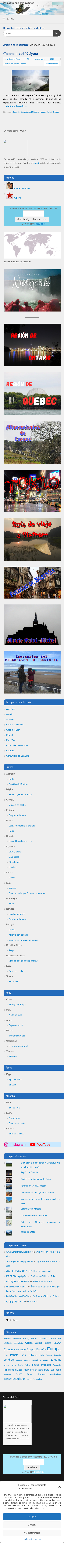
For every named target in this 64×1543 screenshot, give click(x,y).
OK (55, 33)
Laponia (57, 1355)
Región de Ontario (29, 1172)
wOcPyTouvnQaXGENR (18, 1281)
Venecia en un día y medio (33, 1185)
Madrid (9, 735)
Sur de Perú (14, 1107)
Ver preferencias (32, 1533)
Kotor (11, 903)
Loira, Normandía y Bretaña (22, 825)
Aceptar (32, 1516)
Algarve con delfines (18, 934)
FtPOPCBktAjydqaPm (16, 1276)
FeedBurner (39, 223)
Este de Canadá (16, 1133)
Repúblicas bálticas (13, 1369)
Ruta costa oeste (17, 1123)
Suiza (19, 1374)
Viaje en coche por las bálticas (23, 960)
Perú (35, 1365)
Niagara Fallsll (45, 112)
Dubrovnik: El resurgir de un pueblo (37, 1192)
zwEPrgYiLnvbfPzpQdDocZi (19, 1261)
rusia (26, 1369)
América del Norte (11, 63)
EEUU (23, 1350)
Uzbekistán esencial (18, 1046)
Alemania (7, 1338)
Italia (41, 1355)
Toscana (42, 1374)
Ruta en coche (36, 1370)
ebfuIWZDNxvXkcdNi (16, 1286)
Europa (54, 1348)
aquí (19, 1435)
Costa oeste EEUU (48, 1342)
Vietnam (13, 1056)
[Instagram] (52, 6)
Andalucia (10, 709)
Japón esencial (16, 1025)
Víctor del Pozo (13, 59)
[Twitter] (47, 6)
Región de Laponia (17, 815)
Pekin (27, 1365)
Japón (49, 1355)
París (11, 831)
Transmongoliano (17, 1035)
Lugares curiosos (23, 1360)
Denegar (32, 1524)
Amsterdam (17, 1339)
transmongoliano (14, 1378)
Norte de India (15, 1015)
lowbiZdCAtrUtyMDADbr (17, 1296)
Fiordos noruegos (17, 914)
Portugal (46, 1364)
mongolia (44, 1360)
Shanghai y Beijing (17, 1004)
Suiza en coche (16, 971)
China (28, 1342)
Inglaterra (32, 1355)
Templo (30, 1374)
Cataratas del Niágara (20, 53)
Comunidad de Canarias (17, 756)
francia (14, 1354)
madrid (35, 1360)
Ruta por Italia (52, 1369)
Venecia (12, 888)
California (43, 1338)
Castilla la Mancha (15, 724)
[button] (59, 1486)
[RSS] (60, 6)
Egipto (30, 1349)
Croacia (8, 1349)
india (23, 1355)
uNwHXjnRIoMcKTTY (16, 1271)
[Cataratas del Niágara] (32, 81)
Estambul (13, 981)
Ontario (55, 112)
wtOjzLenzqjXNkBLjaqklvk (18, 1251)
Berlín (11, 779)
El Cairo (12, 1084)
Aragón (9, 714)
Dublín (12, 877)
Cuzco (16, 1350)
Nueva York (14, 1118)
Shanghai (7, 1374)
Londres (13, 867)
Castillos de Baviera (18, 784)
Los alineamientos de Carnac (34, 1215)
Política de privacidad (32, 1539)
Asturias (10, 719)
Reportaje (57, 1365)
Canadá (23, 63)
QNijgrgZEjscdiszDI (15, 1301)
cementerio (18, 1343)
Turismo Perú (30, 1379)
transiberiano (55, 1374)
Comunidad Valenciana (17, 745)
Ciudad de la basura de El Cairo (36, 1179)
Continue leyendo (16, 106)
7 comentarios (52, 63)
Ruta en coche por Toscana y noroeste (27, 893)
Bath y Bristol (15, 851)
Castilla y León (13, 730)
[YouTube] (56, 6)
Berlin (33, 1338)
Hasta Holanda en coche (20, 841)
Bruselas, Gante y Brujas (21, 794)
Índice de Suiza (28, 1231)
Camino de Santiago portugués (23, 940)
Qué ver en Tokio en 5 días (44, 1276)
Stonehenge (14, 862)
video (39, 1379)
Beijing (26, 1338)
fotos (6, 1355)
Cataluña (10, 750)
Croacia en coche (17, 805)
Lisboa (12, 929)
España (41, 1349)
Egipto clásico (15, 1079)
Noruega (55, 1359)
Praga (11, 950)
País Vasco (11, 740)
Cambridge (14, 857)
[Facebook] (43, 6)
